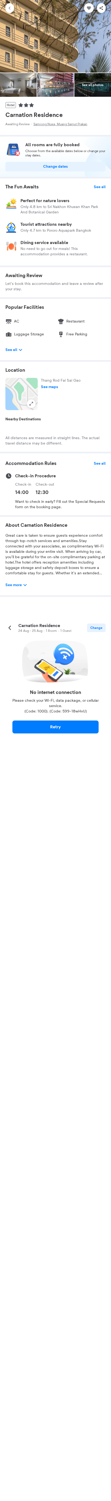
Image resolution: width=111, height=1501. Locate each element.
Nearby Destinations (23, 419)
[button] (21, 394)
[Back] (9, 8)
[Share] (101, 8)
